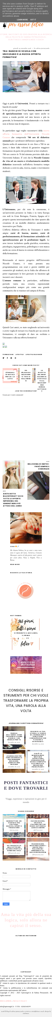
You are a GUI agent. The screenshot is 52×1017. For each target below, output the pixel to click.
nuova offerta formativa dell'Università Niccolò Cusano (26, 134)
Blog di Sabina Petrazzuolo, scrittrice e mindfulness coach (25, 1011)
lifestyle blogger (34, 354)
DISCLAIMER (5, 1001)
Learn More (22, 20)
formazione (8, 354)
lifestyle (20, 354)
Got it (33, 20)
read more (15, 564)
